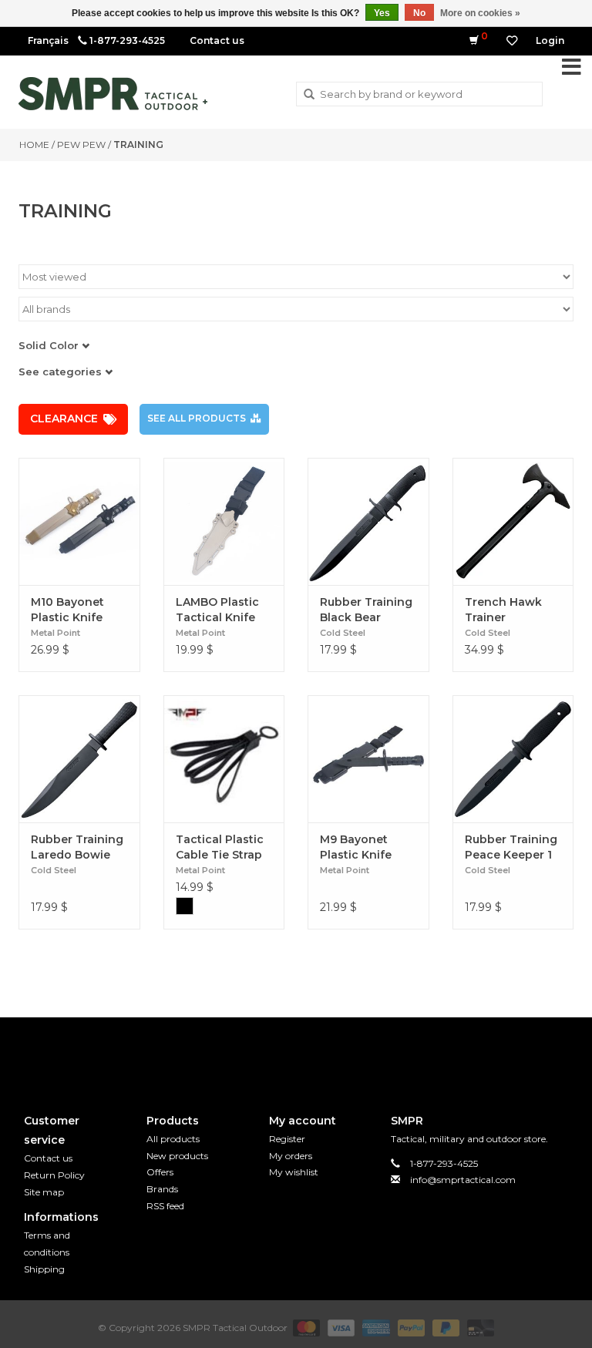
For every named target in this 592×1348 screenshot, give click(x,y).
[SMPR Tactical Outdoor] (112, 93)
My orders (290, 1155)
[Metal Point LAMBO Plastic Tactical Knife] (224, 521)
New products (177, 1155)
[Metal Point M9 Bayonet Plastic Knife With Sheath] (368, 758)
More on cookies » (480, 13)
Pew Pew (81, 144)
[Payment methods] (305, 1327)
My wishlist (293, 1172)
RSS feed (165, 1206)
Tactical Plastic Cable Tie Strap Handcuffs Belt (220, 847)
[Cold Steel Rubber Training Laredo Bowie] (79, 758)
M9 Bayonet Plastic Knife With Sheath (356, 847)
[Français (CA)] (48, 40)
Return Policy (54, 1175)
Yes (382, 13)
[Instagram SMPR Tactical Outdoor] (323, 1052)
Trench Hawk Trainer (503, 609)
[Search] (309, 95)
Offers (159, 1172)
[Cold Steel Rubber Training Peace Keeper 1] (513, 758)
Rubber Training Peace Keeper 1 (511, 847)
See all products (196, 418)
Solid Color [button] (50, 345)
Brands (162, 1189)
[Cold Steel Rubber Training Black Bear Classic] (368, 521)
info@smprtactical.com (463, 1179)
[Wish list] (511, 41)
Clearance (64, 418)
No (419, 13)
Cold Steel (342, 632)
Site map (44, 1192)
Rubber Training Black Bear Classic (366, 610)
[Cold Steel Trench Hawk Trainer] (513, 521)
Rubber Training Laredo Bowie (77, 847)
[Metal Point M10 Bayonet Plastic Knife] (79, 521)
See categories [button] (61, 371)
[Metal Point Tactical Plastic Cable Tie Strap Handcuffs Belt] (224, 758)
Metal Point (55, 632)
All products (173, 1139)
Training (138, 144)
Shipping (44, 1269)
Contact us (217, 40)
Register (287, 1139)
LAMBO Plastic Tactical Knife (217, 609)
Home (34, 144)
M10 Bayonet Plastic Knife (67, 609)
